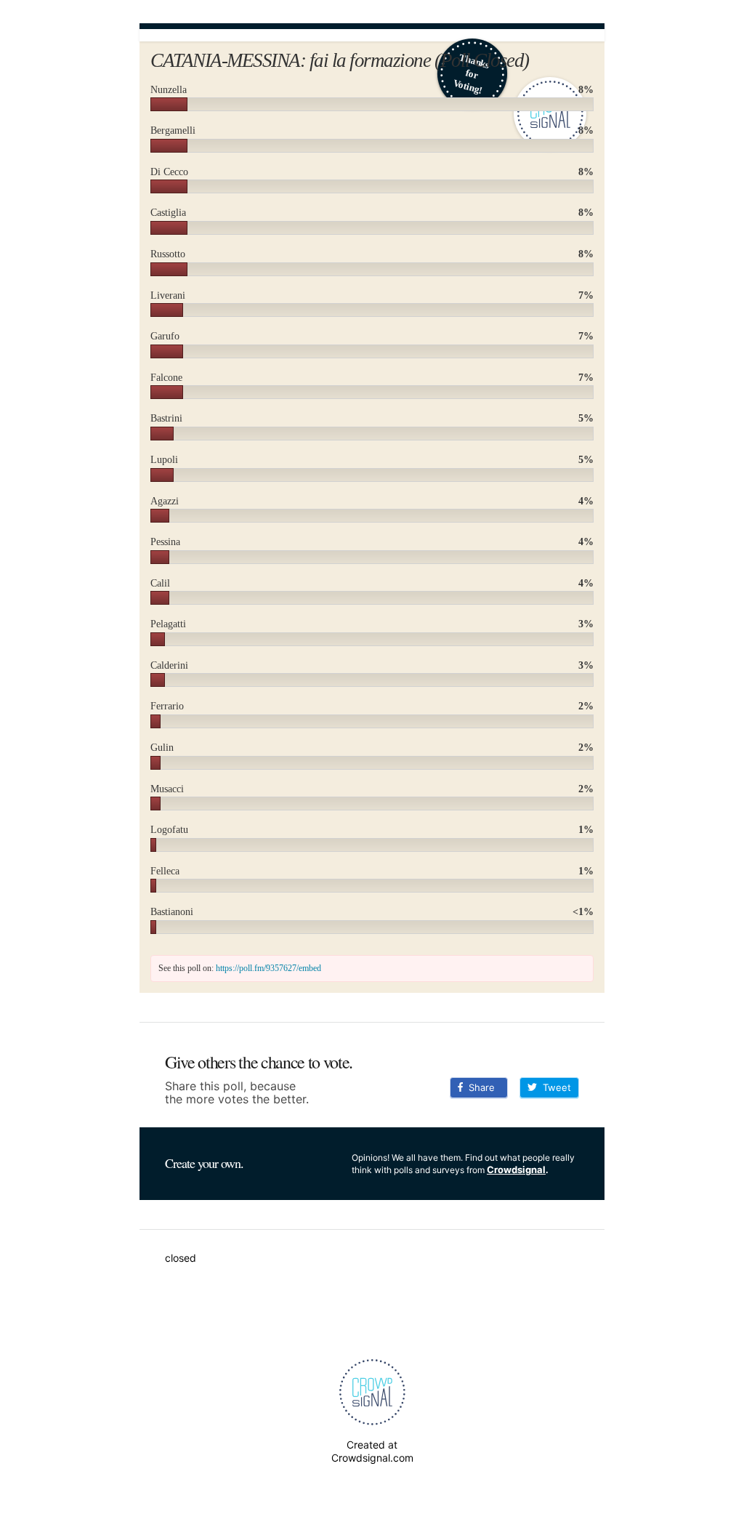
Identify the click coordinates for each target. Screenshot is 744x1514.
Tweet (554, 1087)
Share (479, 1087)
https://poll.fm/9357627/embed (268, 968)
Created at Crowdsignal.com (372, 1451)
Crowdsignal (516, 1169)
